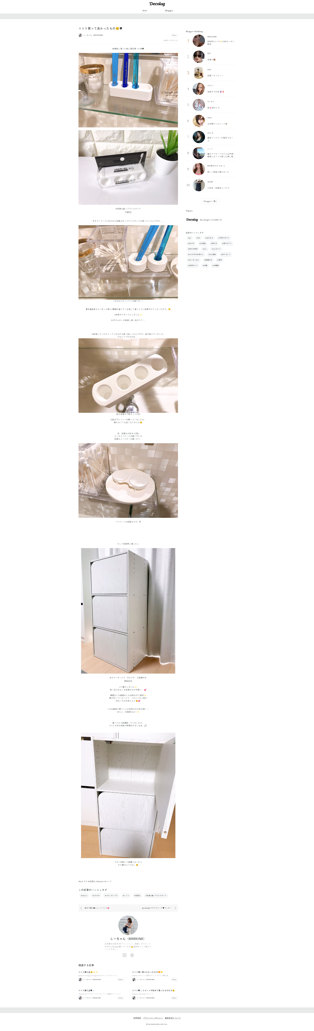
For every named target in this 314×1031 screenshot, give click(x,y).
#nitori (84, 895)
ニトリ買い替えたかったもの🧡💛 (147, 972)
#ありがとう (225, 254)
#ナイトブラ (105, 975)
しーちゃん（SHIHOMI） (128, 939)
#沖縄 (205, 265)
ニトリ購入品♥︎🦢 (86, 990)
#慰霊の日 (208, 260)
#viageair (95, 975)
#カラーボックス (111, 895)
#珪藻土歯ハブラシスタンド (156, 895)
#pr (189, 238)
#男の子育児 (192, 249)
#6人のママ (216, 249)
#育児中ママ (192, 265)
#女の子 (191, 243)
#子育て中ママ (223, 238)
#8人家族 (212, 254)
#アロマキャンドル (92, 994)
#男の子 (214, 243)
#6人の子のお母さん (195, 254)
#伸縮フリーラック (114, 994)
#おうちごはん (193, 260)
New (145, 10)
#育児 (219, 260)
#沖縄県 (215, 265)
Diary (174, 35)
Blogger (169, 10)
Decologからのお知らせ (211, 220)
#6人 (205, 249)
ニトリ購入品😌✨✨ (88, 972)
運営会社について (173, 1018)
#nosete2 (143, 994)
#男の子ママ (227, 243)
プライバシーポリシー (153, 1018)
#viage (88, 975)
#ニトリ (126, 895)
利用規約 (137, 1018)
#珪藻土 (137, 895)
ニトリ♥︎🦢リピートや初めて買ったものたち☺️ (153, 990)
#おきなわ (209, 238)
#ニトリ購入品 (162, 975)
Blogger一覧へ (211, 201)
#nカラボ (96, 895)
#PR (198, 238)
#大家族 (202, 243)
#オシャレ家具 (144, 975)
